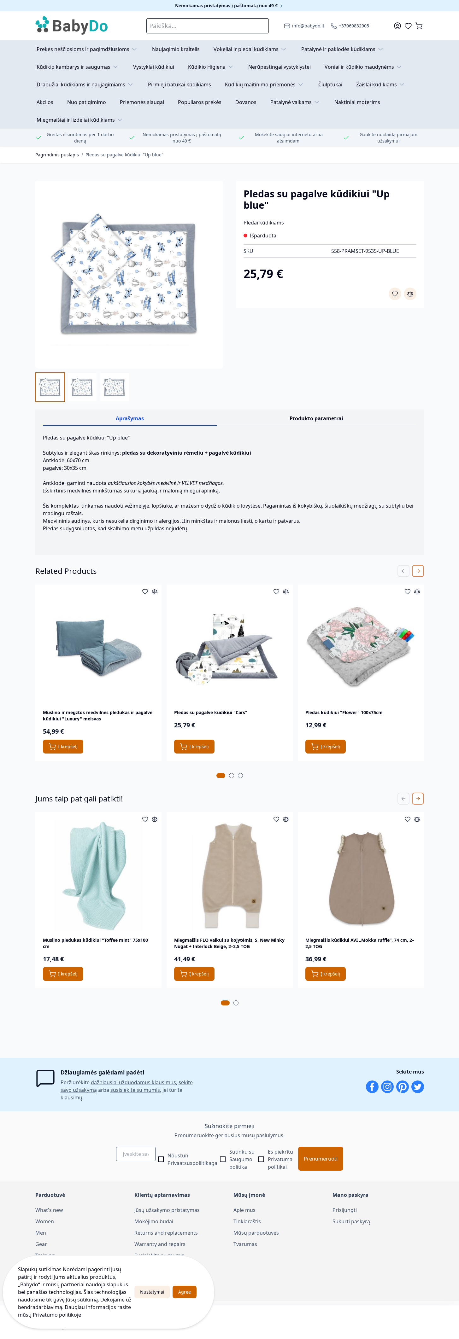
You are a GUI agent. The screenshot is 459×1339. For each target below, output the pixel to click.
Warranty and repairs (159, 1244)
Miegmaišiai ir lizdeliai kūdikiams (76, 119)
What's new (49, 1210)
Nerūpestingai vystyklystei (279, 66)
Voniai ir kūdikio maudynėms (359, 66)
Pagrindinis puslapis (57, 155)
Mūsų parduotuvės (256, 1232)
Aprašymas (130, 418)
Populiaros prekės (199, 102)
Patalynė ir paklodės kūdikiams (338, 49)
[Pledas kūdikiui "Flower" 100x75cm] (360, 647)
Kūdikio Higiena (207, 66)
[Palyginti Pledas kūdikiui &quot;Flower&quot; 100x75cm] (417, 591)
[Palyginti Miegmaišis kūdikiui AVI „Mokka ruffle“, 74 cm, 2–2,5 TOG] (417, 819)
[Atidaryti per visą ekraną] (129, 275)
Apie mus (244, 1210)
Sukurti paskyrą (351, 1221)
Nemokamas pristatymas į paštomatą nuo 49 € (227, 6)
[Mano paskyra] (397, 26)
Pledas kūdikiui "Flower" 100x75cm (344, 712)
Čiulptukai (330, 84)
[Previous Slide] (403, 571)
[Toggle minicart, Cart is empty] (419, 26)
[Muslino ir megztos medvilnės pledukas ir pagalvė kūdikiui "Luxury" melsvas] (98, 647)
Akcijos (45, 102)
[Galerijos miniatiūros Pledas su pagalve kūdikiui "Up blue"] (82, 387)
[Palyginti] (410, 294)
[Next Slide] (418, 571)
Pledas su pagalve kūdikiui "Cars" (210, 712)
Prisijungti (344, 1210)
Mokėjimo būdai (153, 1221)
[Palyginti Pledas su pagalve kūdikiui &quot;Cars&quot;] (285, 591)
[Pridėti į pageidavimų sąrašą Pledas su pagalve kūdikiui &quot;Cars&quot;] (276, 591)
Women (44, 1221)
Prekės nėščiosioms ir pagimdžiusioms (83, 49)
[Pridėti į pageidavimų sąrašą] (395, 294)
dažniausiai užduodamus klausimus (133, 1082)
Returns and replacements (166, 1232)
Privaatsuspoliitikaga (192, 1163)
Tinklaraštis (247, 1221)
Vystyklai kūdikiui (153, 66)
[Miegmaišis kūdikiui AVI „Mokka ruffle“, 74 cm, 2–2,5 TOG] (360, 875)
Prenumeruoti (321, 1158)
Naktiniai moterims (357, 102)
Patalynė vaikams (291, 102)
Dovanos (245, 102)
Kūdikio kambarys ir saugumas (73, 66)
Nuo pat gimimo (86, 102)
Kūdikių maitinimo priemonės (260, 84)
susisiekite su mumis (135, 1089)
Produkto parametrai (316, 418)
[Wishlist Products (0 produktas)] (408, 26)
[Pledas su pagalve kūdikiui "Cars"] (229, 647)
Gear (41, 1244)
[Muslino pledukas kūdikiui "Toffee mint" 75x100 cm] (98, 875)
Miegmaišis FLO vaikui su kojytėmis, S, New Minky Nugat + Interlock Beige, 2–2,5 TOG (229, 943)
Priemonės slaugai (142, 102)
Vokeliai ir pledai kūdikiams (246, 49)
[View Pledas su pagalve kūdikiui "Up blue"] (50, 387)
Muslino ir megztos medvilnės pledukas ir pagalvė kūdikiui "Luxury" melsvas (97, 715)
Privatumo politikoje (57, 1314)
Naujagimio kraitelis (176, 49)
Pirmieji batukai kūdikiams (179, 84)
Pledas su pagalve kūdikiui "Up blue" (124, 155)
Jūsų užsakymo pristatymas (167, 1210)
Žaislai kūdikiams (376, 84)
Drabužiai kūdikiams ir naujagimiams (81, 84)
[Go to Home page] (72, 26)
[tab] (220, 775)
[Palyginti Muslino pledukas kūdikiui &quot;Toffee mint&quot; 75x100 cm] (154, 819)
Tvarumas (245, 1244)
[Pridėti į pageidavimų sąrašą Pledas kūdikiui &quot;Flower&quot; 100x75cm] (407, 591)
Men (40, 1232)
